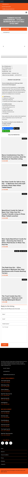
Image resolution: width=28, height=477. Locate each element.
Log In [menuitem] (2, 1)
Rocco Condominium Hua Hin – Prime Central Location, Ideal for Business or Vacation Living (14, 157)
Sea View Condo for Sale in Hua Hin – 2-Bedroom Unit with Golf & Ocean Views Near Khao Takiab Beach (13, 184)
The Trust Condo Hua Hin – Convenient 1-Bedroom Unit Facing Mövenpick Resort (12, 298)
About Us (3, 451)
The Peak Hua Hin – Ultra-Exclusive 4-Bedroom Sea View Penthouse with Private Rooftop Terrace (14, 270)
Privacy (2, 457)
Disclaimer (3, 461)
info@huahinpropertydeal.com (8, 9)
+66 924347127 (5, 4)
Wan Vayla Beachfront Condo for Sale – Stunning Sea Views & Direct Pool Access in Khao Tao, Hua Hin (14, 241)
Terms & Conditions (5, 454)
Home (2, 448)
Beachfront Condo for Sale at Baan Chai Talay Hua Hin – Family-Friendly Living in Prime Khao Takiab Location (13, 213)
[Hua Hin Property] (10, 12)
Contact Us (3, 464)
